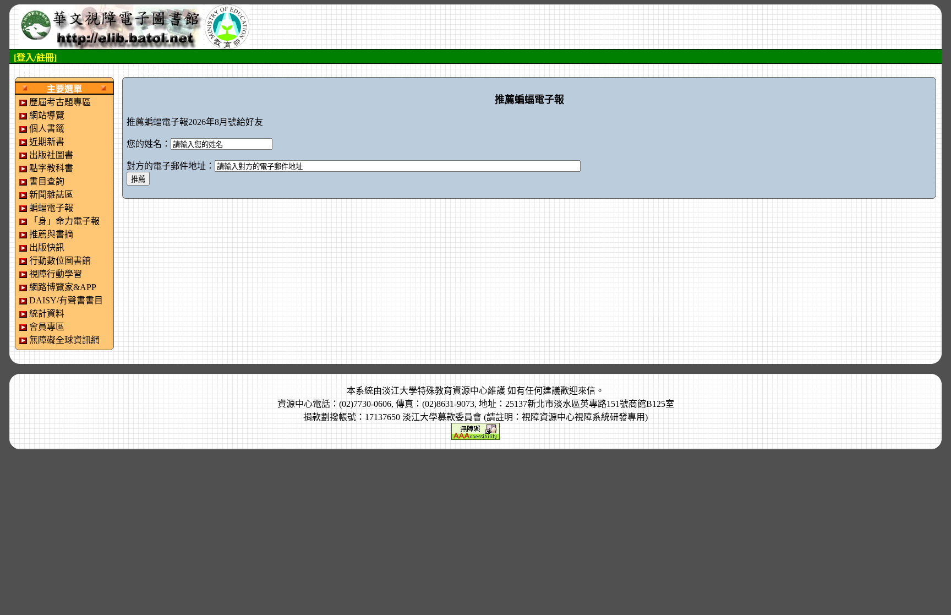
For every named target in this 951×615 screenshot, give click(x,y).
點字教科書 (51, 168)
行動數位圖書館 (60, 260)
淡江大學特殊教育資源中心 (435, 390)
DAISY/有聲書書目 (66, 300)
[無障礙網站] (475, 430)
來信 (586, 390)
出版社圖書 (51, 155)
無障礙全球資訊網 (64, 340)
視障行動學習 (55, 274)
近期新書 (46, 141)
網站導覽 (46, 115)
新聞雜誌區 (51, 194)
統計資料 (46, 313)
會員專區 (46, 326)
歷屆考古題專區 (60, 102)
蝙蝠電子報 (51, 208)
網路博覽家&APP (62, 287)
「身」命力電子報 (64, 221)
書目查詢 (46, 181)
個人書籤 (46, 128)
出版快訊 (46, 247)
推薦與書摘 (51, 234)
